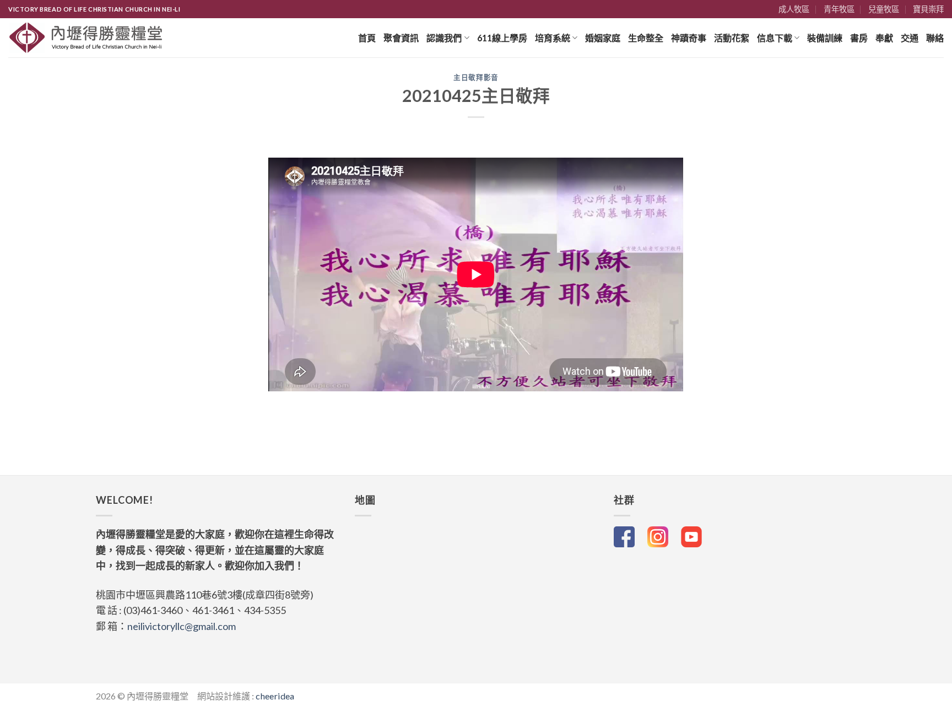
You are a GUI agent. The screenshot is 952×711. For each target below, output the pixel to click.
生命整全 (645, 38)
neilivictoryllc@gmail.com (181, 626)
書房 (859, 38)
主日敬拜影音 (476, 77)
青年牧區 (839, 9)
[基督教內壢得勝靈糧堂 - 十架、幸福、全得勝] (86, 37)
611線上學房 (502, 38)
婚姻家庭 (602, 38)
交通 (909, 38)
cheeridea (275, 696)
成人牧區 (793, 9)
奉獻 (884, 38)
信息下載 (774, 38)
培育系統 (552, 38)
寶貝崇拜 (928, 9)
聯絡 (935, 38)
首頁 (367, 38)
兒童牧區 (883, 9)
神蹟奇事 (688, 38)
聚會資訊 (401, 38)
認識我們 (444, 38)
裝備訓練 (824, 38)
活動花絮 (731, 38)
